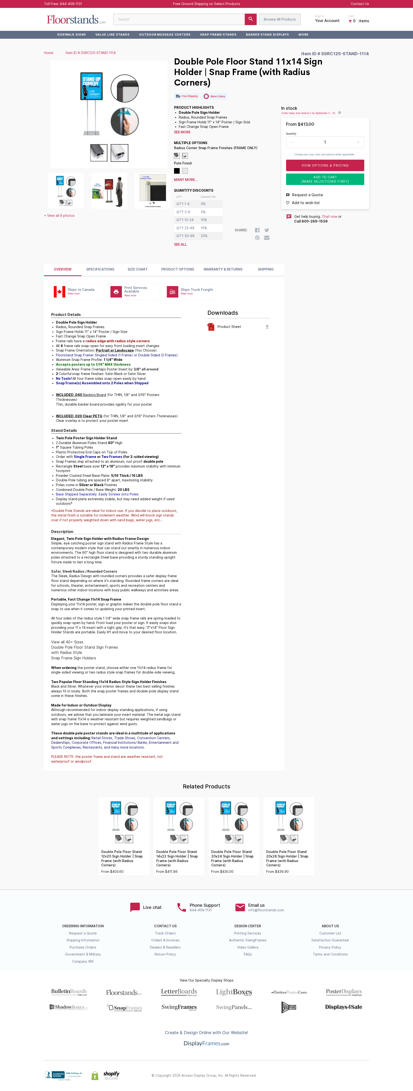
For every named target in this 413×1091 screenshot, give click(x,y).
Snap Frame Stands (218, 34)
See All (180, 244)
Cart (351, 16)
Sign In (319, 16)
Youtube (366, 1076)
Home (48, 53)
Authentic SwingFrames (247, 940)
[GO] (251, 19)
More (304, 34)
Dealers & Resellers (165, 947)
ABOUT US (330, 926)
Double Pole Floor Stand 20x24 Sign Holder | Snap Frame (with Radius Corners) (232, 858)
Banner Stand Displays (267, 34)
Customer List (330, 933)
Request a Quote (83, 933)
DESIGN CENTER (247, 926)
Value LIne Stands (112, 34)
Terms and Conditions (330, 954)
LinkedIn (356, 1076)
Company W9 (82, 961)
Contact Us (360, 4)
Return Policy (165, 954)
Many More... (186, 180)
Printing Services (247, 933)
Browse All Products (280, 19)
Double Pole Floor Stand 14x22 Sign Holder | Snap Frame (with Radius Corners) (177, 858)
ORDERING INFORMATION (83, 926)
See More (182, 132)
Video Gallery (248, 947)
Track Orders (165, 933)
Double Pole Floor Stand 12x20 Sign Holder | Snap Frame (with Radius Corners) (122, 858)
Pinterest (345, 1076)
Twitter (334, 1076)
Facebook (324, 1076)
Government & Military (83, 954)
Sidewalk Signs (71, 34)
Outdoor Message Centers (164, 34)
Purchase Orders (83, 947)
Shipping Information (82, 940)
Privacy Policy (330, 947)
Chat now (329, 216)
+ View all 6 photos (59, 215)
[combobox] (185, 19)
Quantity (291, 133)
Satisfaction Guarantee (330, 940)
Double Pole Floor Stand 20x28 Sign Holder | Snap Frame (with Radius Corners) (287, 858)
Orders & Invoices (165, 940)
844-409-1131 (71, 4)
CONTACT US (165, 926)
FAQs (248, 954)
